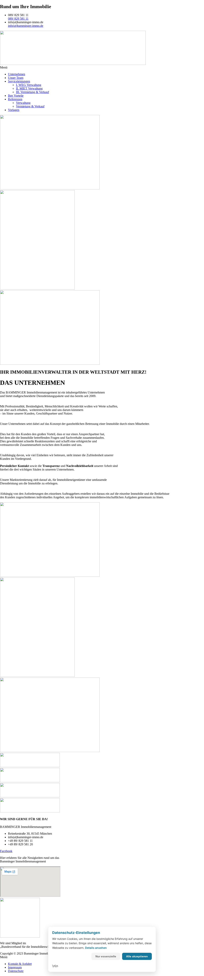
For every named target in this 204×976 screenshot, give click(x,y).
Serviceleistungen (19, 81)
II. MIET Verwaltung (29, 88)
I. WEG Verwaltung (28, 85)
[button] (102, 67)
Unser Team (15, 77)
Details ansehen (96, 947)
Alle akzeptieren (137, 956)
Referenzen (15, 99)
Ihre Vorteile (16, 95)
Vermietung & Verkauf (30, 106)
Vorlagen (13, 110)
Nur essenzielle (105, 956)
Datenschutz (16, 971)
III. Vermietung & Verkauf (32, 92)
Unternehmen (16, 74)
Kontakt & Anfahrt (20, 963)
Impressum (15, 967)
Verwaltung (23, 102)
